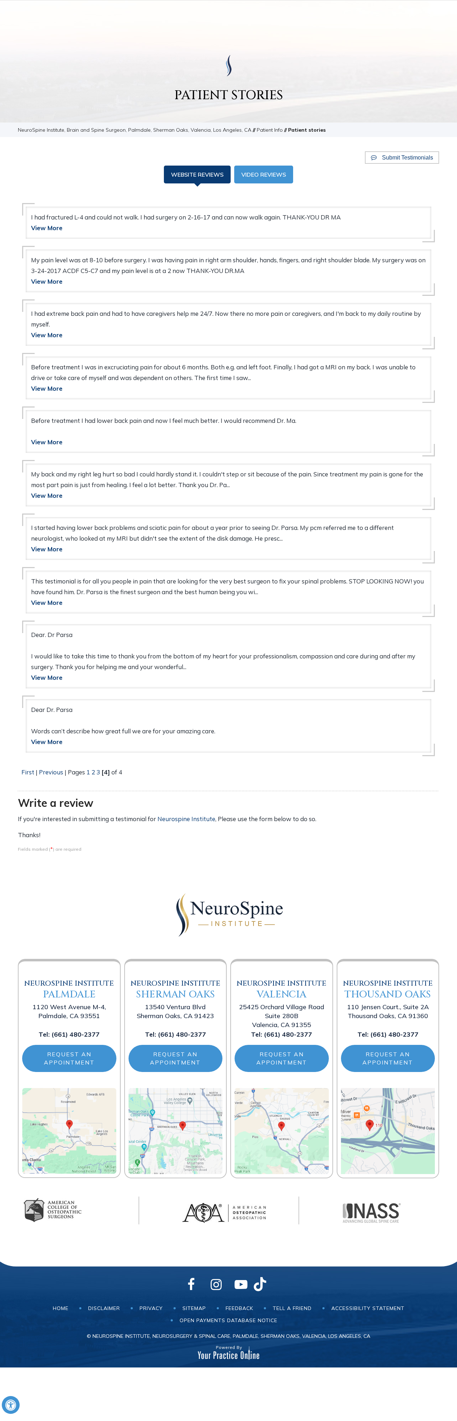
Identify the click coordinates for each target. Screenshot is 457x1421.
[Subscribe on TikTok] (266, 1285)
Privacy (151, 1308)
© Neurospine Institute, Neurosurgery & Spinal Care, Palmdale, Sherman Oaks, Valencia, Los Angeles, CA (228, 1336)
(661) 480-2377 (75, 1034)
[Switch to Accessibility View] (11, 1405)
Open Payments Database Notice (228, 1320)
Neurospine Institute (186, 819)
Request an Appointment (69, 1058)
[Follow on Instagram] (216, 1285)
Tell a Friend (292, 1308)
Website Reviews (197, 174)
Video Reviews (263, 174)
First (27, 772)
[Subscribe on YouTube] (241, 1285)
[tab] (197, 174)
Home (61, 1308)
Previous (51, 772)
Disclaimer (104, 1308)
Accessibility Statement (368, 1308)
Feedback (239, 1308)
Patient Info (270, 130)
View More (46, 228)
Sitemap (194, 1308)
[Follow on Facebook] (191, 1285)
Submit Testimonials (407, 158)
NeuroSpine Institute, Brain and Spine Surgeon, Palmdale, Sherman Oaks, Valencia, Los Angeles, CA (134, 130)
